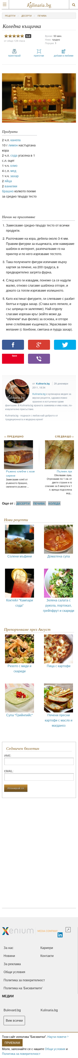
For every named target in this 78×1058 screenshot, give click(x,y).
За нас (8, 948)
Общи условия (55, 1049)
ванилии (11, 186)
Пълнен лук (64, 471)
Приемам (12, 1042)
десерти (26, 15)
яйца (8, 181)
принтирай (14, 55)
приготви (39, 55)
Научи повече (56, 1036)
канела (15, 140)
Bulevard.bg (12, 1010)
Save (14, 355)
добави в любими (63, 55)
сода (13, 155)
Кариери (46, 948)
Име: (7, 755)
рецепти (10, 15)
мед (13, 170)
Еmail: (8, 771)
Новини (9, 956)
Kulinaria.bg (43, 383)
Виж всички (14, 1020)
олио (13, 165)
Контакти (47, 956)
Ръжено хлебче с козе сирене (20, 473)
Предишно (14, 436)
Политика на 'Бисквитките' (23, 988)
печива (42, 15)
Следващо (64, 436)
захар (14, 176)
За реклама (12, 964)
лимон (13, 145)
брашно (8, 191)
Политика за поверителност (21, 1053)
